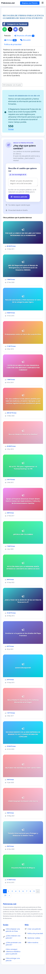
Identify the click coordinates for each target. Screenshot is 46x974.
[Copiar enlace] (21, 29)
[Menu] (42, 3)
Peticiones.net (8, 3)
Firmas (11, 40)
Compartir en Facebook (17, 24)
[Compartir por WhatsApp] (4, 29)
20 (5, 895)
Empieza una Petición (30, 3)
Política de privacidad (12, 44)
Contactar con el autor (13, 85)
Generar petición (20, 197)
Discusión (26, 40)
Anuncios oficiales (24, 35)
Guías (5, 924)
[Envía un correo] (15, 29)
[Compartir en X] (10, 29)
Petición (7, 35)
